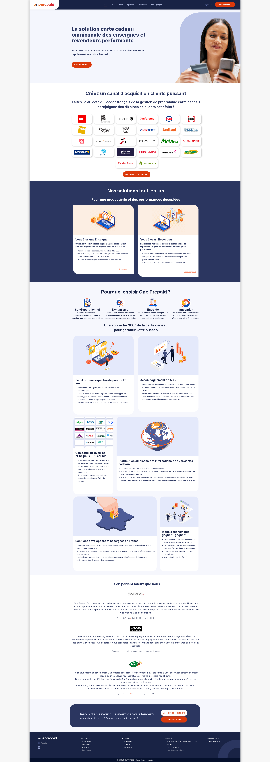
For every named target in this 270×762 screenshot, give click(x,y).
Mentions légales (214, 741)
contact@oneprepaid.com (175, 750)
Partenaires (128, 747)
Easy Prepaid (86, 750)
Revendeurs (86, 744)
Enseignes (85, 747)
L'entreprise (128, 741)
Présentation (86, 741)
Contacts (127, 744)
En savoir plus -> (125, 269)
